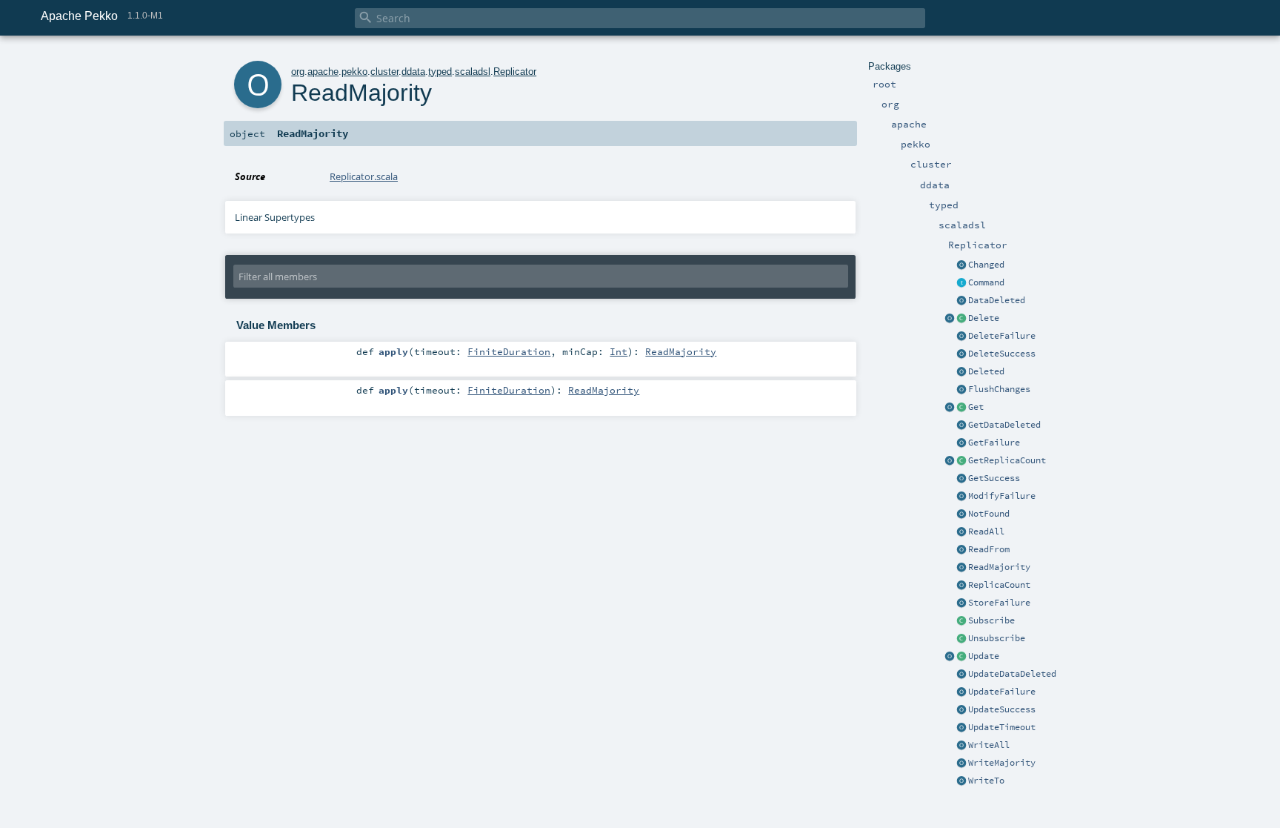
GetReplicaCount (1007, 460)
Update (983, 656)
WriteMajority (1002, 763)
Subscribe (991, 620)
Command (986, 282)
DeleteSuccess (1002, 353)
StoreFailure (999, 602)
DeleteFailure (1002, 336)
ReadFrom (989, 549)
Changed (986, 264)
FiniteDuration (508, 351)
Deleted (986, 371)
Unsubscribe (996, 638)
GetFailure (994, 442)
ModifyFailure (1002, 496)
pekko (354, 71)
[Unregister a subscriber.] (961, 639)
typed (440, 71)
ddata (413, 71)
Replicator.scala (364, 176)
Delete (983, 318)
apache (323, 71)
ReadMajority (999, 567)
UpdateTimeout (1002, 727)
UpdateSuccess (1002, 709)
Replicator (514, 71)
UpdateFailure (1002, 691)
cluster (384, 71)
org (297, 71)
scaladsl (472, 71)
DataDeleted (996, 300)
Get (976, 407)
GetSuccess (994, 478)
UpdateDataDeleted (1012, 674)
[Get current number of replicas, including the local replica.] (961, 461)
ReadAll (986, 531)
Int (618, 351)
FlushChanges (999, 389)
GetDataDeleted (1004, 425)
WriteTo (986, 780)
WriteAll (989, 745)
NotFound (989, 514)
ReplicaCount (999, 585)
